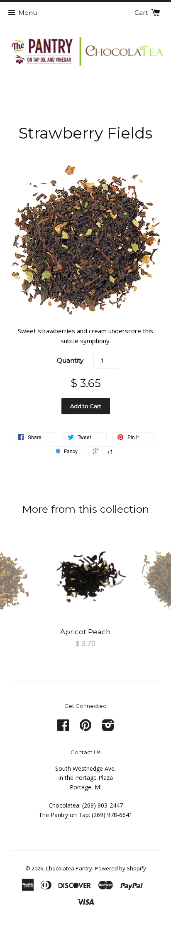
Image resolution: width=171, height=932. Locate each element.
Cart (141, 13)
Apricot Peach (85, 632)
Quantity (70, 360)
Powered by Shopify (120, 868)
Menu (27, 13)
